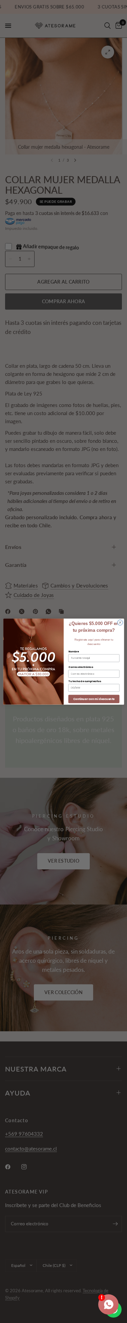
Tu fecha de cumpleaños (84, 681)
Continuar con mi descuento (93, 698)
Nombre (73, 651)
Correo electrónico (80, 667)
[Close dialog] (120, 622)
